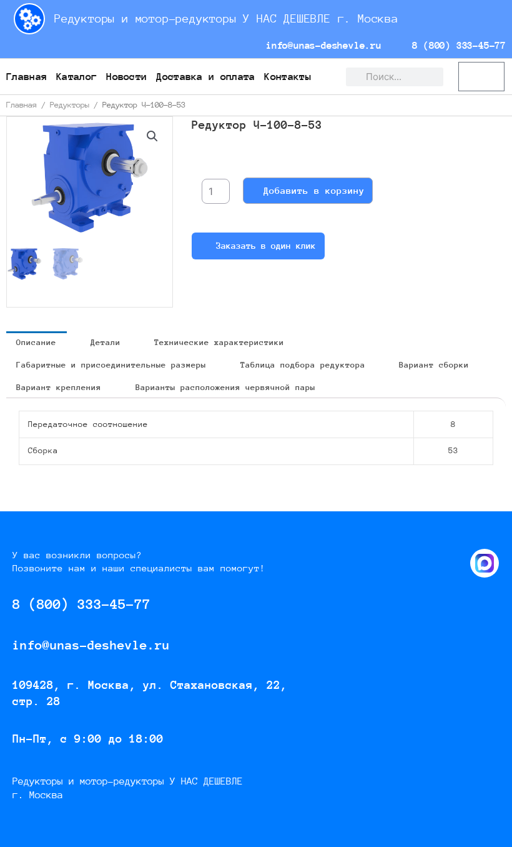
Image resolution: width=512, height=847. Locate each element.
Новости (126, 77)
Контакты (287, 77)
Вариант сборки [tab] (434, 364)
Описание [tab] (36, 342)
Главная (26, 77)
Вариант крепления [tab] (58, 387)
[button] (152, 136)
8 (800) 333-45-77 (456, 45)
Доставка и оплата (205, 77)
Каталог (76, 77)
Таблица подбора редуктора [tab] (302, 364)
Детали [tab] (106, 342)
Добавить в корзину (314, 190)
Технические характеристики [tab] (219, 342)
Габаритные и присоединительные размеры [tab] (111, 364)
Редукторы (69, 104)
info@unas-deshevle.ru (320, 45)
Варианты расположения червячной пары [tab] (225, 387)
